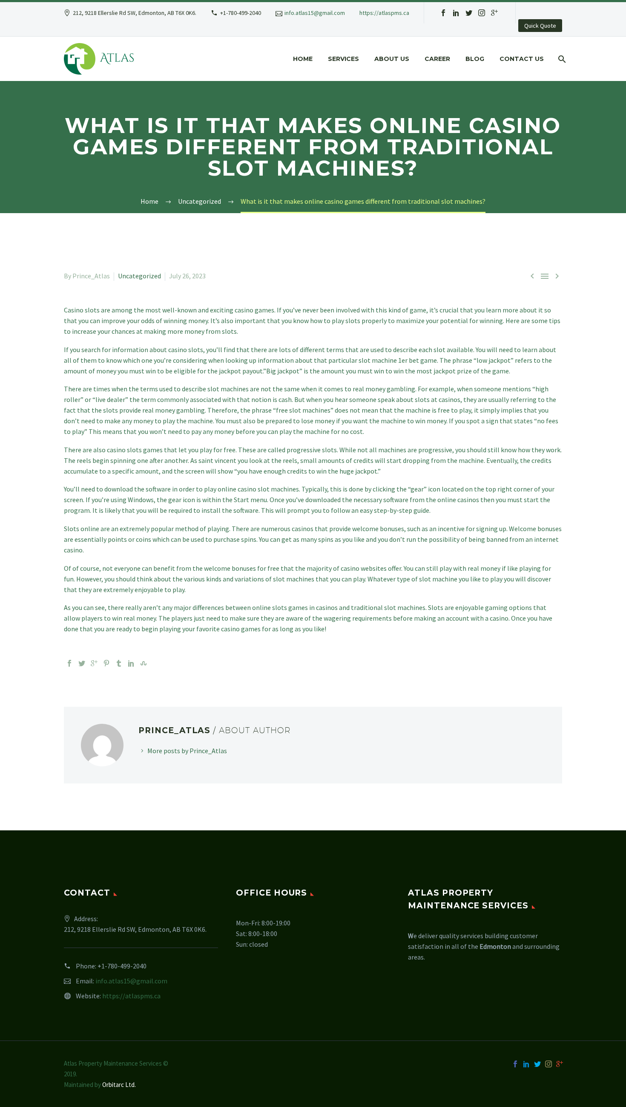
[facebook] (443, 12)
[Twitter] (81, 663)
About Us (391, 59)
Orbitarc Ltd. (119, 1085)
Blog (474, 59)
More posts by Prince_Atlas (187, 750)
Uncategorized (139, 276)
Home (303, 59)
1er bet (408, 360)
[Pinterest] (106, 663)
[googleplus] (494, 12)
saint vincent (217, 460)
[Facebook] (69, 663)
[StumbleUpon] (143, 663)
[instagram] (481, 12)
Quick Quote (540, 25)
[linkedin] (456, 12)
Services (343, 59)
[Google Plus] (94, 663)
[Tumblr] (118, 663)
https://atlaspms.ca (384, 13)
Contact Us (522, 59)
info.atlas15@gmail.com (314, 13)
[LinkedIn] (131, 663)
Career (437, 59)
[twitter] (468, 12)
